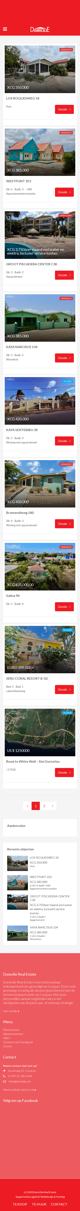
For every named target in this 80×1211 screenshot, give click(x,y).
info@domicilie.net (20, 1081)
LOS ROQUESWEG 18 (23, 98)
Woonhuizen (11, 1029)
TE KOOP (20, 1204)
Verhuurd (66, 215)
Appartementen (13, 1034)
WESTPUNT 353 (19, 181)
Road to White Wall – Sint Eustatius (33, 761)
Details (63, 109)
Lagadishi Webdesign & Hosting (47, 1196)
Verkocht (66, 49)
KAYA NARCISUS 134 (24, 347)
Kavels (7, 1046)
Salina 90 (12, 595)
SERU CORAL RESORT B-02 (27, 678)
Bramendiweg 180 (20, 512)
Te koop (67, 381)
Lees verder (10, 1011)
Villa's (6, 1038)
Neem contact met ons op (19, 1089)
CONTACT (59, 1204)
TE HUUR (39, 1204)
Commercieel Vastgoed (18, 1042)
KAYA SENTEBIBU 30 (24, 430)
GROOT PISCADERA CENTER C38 (32, 264)
